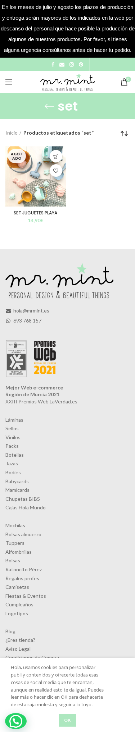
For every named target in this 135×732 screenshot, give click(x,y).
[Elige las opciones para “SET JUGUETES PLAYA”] (56, 156)
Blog (10, 631)
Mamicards (17, 490)
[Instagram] (71, 64)
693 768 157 (26, 320)
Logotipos (16, 613)
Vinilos (13, 437)
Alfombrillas (18, 552)
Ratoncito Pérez (23, 569)
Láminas (14, 420)
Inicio (11, 133)
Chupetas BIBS (22, 499)
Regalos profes (22, 578)
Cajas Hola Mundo (25, 507)
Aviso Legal (18, 649)
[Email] (62, 64)
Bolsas (12, 560)
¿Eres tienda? (20, 640)
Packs (12, 446)
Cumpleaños (19, 604)
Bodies (13, 472)
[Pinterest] (81, 64)
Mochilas (15, 525)
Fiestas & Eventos (25, 596)
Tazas (11, 463)
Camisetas (17, 587)
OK (67, 720)
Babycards (17, 481)
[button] (16, 721)
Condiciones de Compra (32, 657)
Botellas (14, 455)
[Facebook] (53, 64)
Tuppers (14, 543)
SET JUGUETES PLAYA (35, 213)
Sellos (12, 428)
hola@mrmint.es (30, 310)
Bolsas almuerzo (23, 534)
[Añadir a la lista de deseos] (56, 170)
